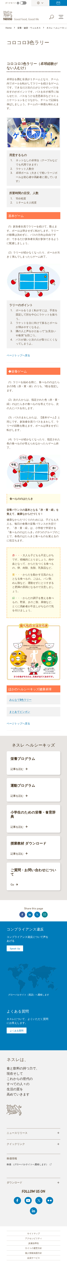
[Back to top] (60, 1259)
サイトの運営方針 (33, 1247)
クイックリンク (33, 1143)
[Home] (21, 15)
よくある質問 (18, 1011)
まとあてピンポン (19, 711)
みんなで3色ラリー (20, 699)
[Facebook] (17, 1200)
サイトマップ (33, 1233)
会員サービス (33, 1257)
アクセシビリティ (33, 1238)
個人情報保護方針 (33, 1252)
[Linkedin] (33, 1210)
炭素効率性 (33, 1243)
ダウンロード (33, 1182)
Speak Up (15, 948)
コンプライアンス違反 (25, 929)
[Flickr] (49, 1200)
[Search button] (53, 16)
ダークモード (10, 3)
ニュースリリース (33, 1132)
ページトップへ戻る (18, 355)
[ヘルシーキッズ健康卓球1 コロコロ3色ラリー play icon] (33, 132)
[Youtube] (28, 1200)
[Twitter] (38, 1200)
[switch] (23, 3)
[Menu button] (61, 17)
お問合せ (58, 3)
